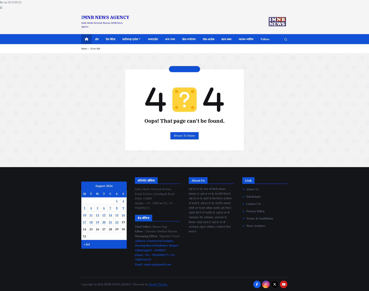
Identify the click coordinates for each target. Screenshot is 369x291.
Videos (264, 39)
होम (97, 39)
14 (110, 215)
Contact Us (253, 204)
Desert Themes (158, 284)
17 (84, 222)
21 (110, 222)
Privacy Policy (255, 211)
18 (91, 222)
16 (123, 215)
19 (97, 222)
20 (104, 222)
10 (84, 215)
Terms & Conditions (259, 218)
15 (116, 215)
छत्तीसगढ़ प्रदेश (130, 39)
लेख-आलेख (208, 39)
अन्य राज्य (170, 39)
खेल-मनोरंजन (189, 39)
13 (104, 215)
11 (91, 215)
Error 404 (95, 48)
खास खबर (226, 39)
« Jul (87, 244)
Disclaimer (253, 196)
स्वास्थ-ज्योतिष (246, 39)
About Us (252, 189)
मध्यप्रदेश (153, 39)
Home (84, 48)
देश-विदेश (110, 39)
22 (116, 222)
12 (97, 215)
